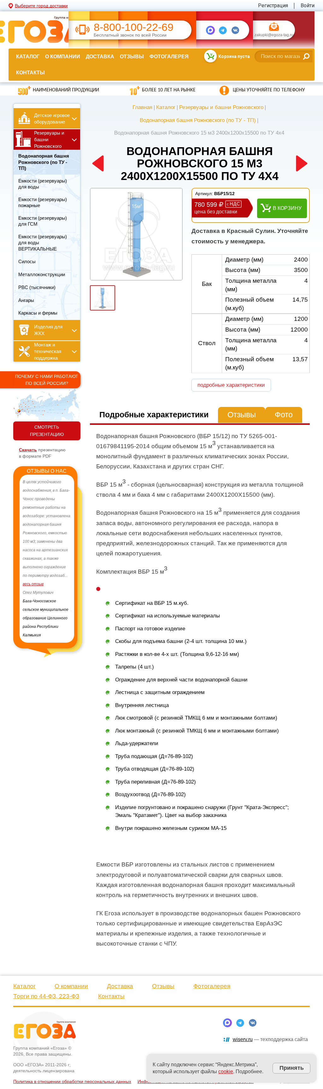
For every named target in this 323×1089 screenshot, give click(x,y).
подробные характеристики (231, 385)
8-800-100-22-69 (133, 27)
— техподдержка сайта (270, 1039)
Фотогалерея (169, 56)
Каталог (27, 56)
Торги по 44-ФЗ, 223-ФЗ (46, 996)
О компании (62, 56)
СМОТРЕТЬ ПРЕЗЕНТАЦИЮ (47, 431)
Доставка (100, 56)
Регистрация (273, 6)
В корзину (287, 208)
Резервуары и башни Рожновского (221, 107)
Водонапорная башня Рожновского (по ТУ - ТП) (198, 120)
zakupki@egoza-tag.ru (274, 35)
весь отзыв (33, 592)
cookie (225, 1071)
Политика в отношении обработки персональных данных (72, 1081)
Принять (291, 1068)
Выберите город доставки (41, 5)
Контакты (30, 72)
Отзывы (132, 56)
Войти (307, 6)
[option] (47, 554)
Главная (142, 107)
